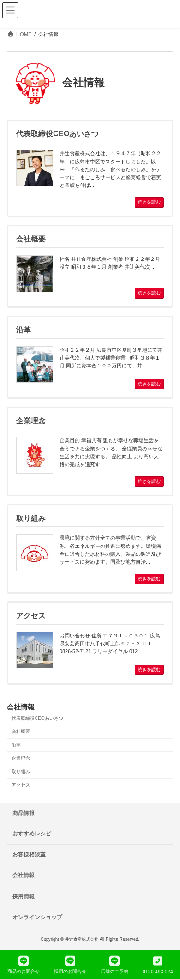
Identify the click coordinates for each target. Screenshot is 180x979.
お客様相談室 (29, 854)
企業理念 (21, 758)
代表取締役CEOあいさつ (37, 718)
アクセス (21, 784)
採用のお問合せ (70, 971)
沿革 (16, 745)
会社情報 (21, 707)
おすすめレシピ (31, 833)
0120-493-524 (158, 971)
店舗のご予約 (114, 971)
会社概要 (21, 731)
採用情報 (23, 896)
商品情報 (23, 813)
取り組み (21, 771)
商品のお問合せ (23, 971)
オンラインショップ (37, 917)
